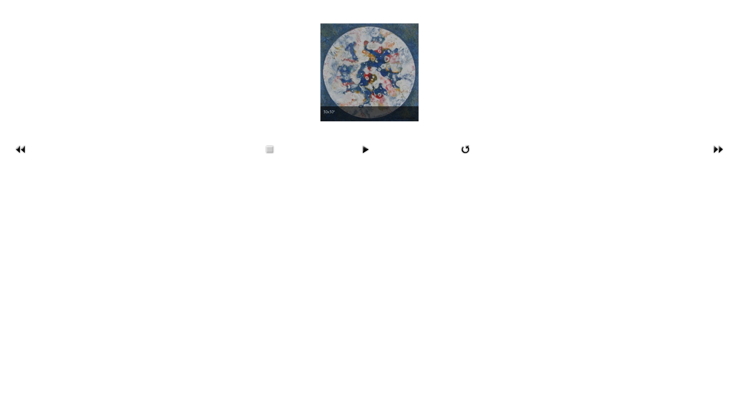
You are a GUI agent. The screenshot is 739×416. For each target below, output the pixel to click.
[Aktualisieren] (465, 149)
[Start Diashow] (365, 149)
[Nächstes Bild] (718, 149)
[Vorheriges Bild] (21, 149)
